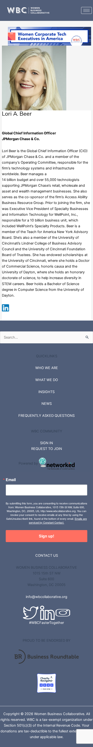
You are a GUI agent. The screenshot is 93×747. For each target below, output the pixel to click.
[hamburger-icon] (86, 10)
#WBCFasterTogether (46, 623)
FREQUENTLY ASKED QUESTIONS (46, 415)
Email (11, 480)
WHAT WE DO (46, 380)
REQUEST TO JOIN (46, 449)
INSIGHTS (46, 392)
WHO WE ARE (46, 368)
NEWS (46, 403)
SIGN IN (46, 443)
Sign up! (46, 536)
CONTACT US (46, 555)
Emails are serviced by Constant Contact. (58, 520)
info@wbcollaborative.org (46, 597)
